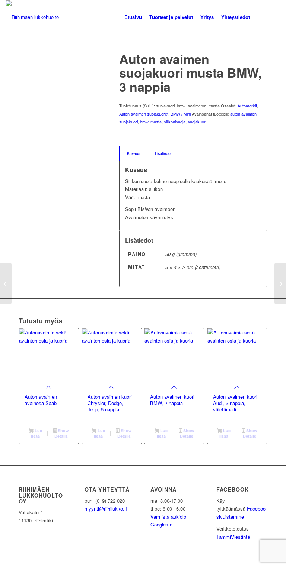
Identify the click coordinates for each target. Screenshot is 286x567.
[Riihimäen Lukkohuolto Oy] (32, 17)
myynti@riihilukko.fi (106, 508)
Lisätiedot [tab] (163, 153)
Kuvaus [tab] (133, 153)
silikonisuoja (174, 121)
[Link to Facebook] (274, 16)
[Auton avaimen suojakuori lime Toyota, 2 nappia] (6, 283)
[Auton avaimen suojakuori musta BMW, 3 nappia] (280, 283)
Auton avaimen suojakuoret (143, 114)
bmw (144, 121)
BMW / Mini (181, 114)
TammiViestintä (233, 536)
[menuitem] (133, 17)
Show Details (61, 433)
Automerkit (247, 105)
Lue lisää (36, 433)
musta (156, 121)
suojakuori (197, 121)
